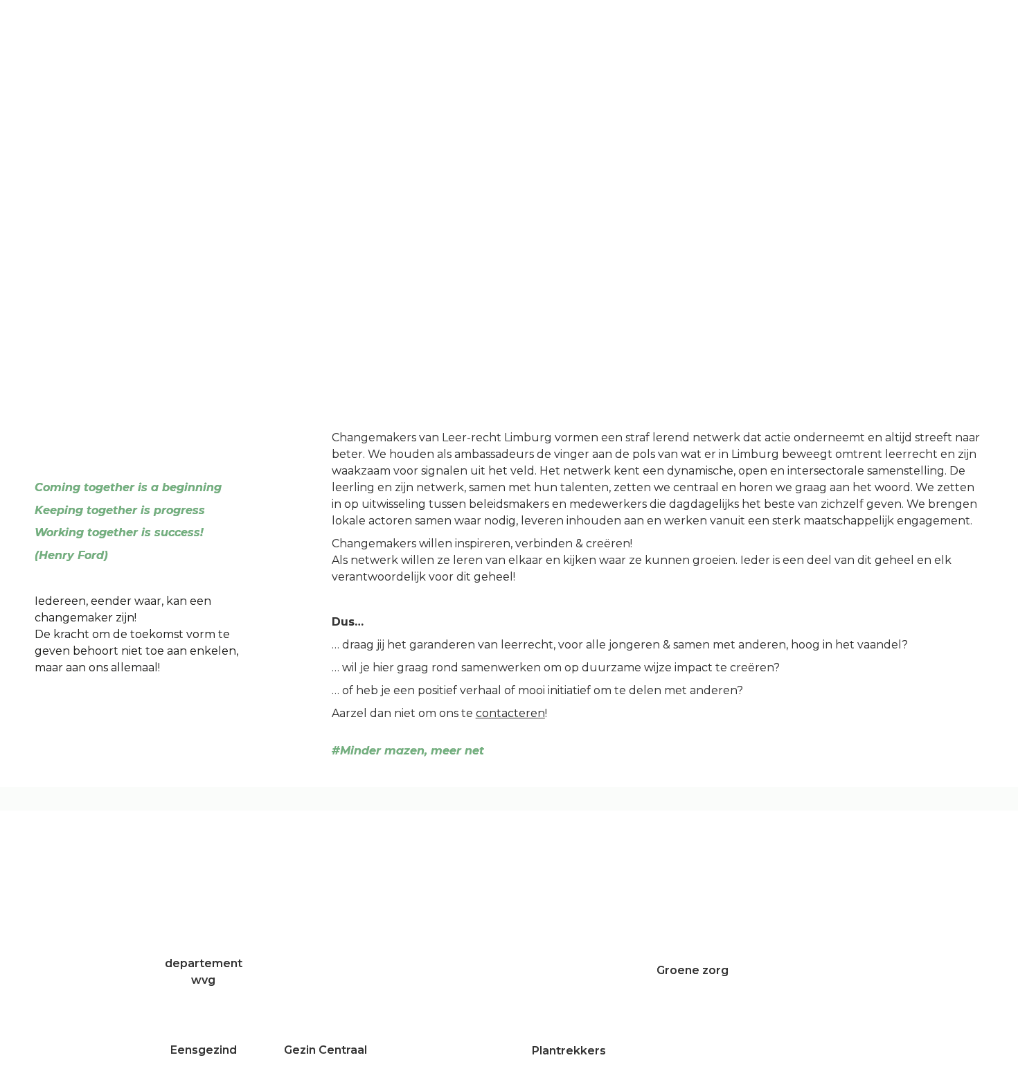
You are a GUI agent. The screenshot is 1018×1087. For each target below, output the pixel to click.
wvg (203, 980)
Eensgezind (203, 1050)
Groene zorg (693, 970)
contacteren (510, 713)
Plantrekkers (570, 1050)
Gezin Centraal (325, 1050)
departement (203, 963)
